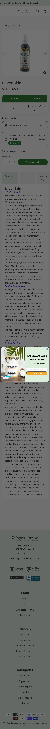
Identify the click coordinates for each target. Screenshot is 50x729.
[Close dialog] (47, 349)
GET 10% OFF (37, 373)
